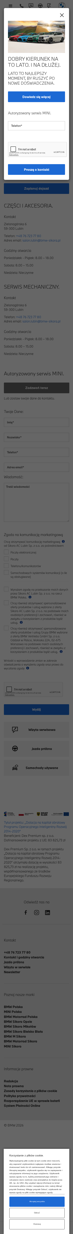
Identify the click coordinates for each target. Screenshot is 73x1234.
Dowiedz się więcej (36, 97)
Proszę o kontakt (36, 169)
